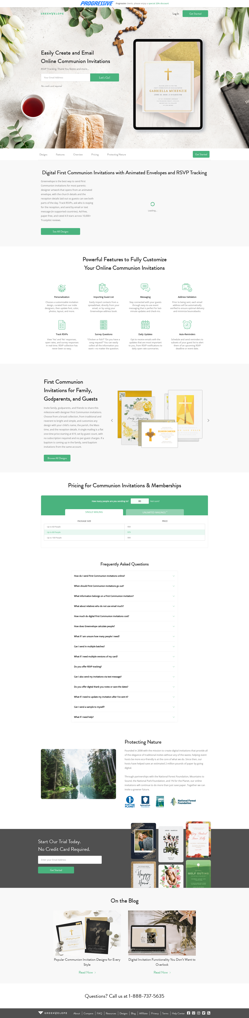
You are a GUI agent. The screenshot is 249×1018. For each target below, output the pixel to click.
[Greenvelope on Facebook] (188, 1013)
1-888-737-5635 (146, 996)
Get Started (195, 14)
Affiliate (143, 1013)
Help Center (178, 1013)
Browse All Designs (57, 458)
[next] (209, 419)
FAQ (99, 1013)
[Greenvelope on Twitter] (203, 1013)
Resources (111, 1013)
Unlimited (155, 512)
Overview (78, 154)
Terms (165, 1013)
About (76, 1013)
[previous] (111, 419)
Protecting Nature (116, 154)
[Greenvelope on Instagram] (198, 1013)
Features (60, 154)
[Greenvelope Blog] (208, 1013)
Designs (43, 154)
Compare (88, 1013)
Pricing (95, 154)
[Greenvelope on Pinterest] (193, 1013)
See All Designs (60, 231)
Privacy (155, 1013)
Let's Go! (104, 77)
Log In (176, 14)
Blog (133, 1013)
